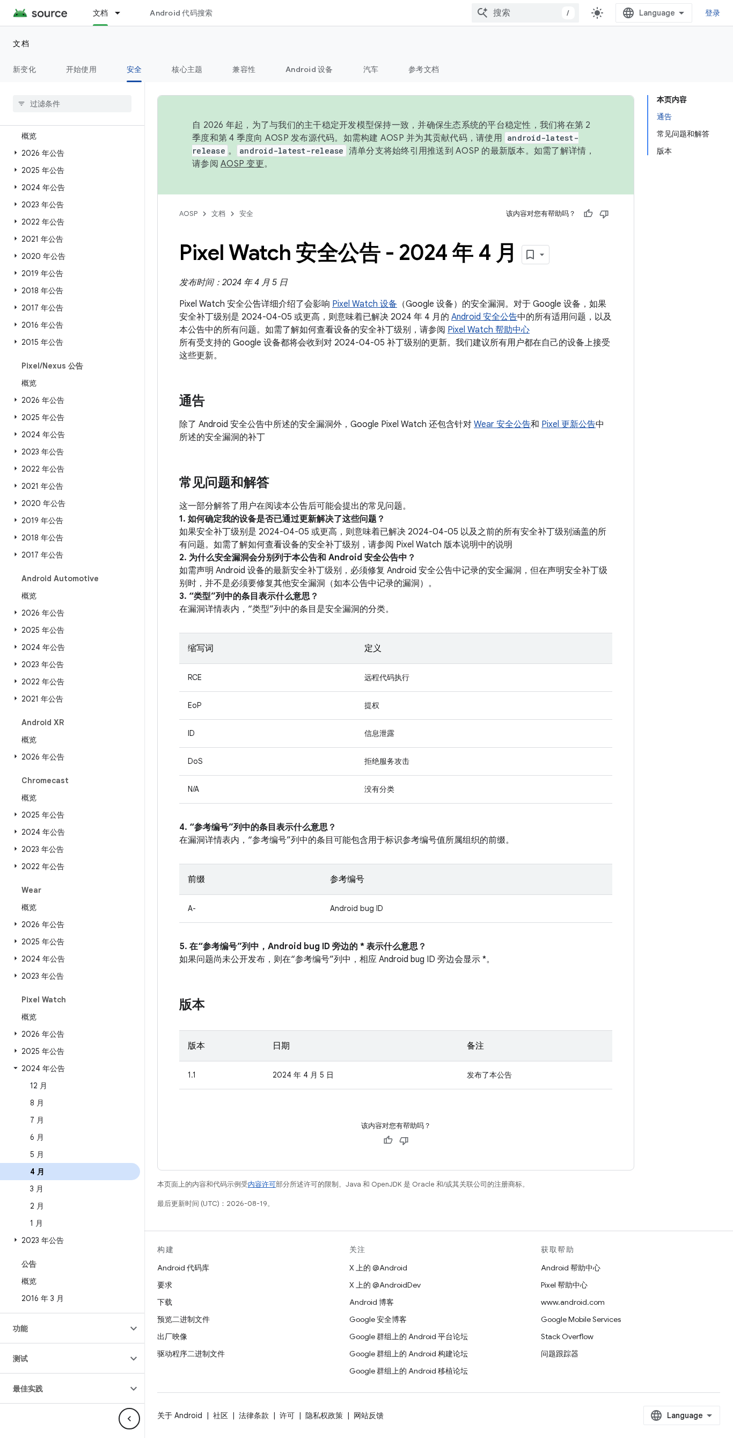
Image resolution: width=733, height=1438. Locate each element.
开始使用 (81, 69)
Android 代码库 (183, 1268)
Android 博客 (371, 1302)
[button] (70, 153)
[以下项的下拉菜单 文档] (122, 13)
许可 (287, 1415)
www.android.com (573, 1302)
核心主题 (187, 69)
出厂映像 (172, 1336)
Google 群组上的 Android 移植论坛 (408, 1371)
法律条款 (254, 1415)
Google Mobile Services (581, 1319)
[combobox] (525, 13)
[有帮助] (588, 214)
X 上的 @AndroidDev (385, 1285)
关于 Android (179, 1415)
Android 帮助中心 (570, 1268)
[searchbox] (72, 103)
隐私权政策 (324, 1415)
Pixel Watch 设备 (364, 304)
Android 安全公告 (484, 317)
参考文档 (423, 69)
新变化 (24, 69)
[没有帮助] (604, 214)
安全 (134, 69)
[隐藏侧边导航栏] (129, 1418)
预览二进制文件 (183, 1319)
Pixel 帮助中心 (564, 1285)
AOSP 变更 (242, 163)
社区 (220, 1415)
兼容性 (243, 69)
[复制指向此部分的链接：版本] (215, 1005)
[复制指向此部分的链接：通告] (215, 401)
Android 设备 (309, 69)
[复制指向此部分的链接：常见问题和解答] (280, 483)
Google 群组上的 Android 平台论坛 (408, 1336)
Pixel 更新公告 (568, 424)
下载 (164, 1302)
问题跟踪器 (559, 1353)
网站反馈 (369, 1415)
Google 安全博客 (378, 1319)
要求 (164, 1285)
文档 (100, 13)
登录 (713, 13)
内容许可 (262, 1184)
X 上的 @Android (378, 1268)
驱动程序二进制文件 (191, 1353)
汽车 (371, 69)
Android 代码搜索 (181, 13)
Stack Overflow (567, 1336)
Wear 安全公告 (502, 424)
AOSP (188, 213)
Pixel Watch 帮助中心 (489, 329)
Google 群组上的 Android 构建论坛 (408, 1353)
